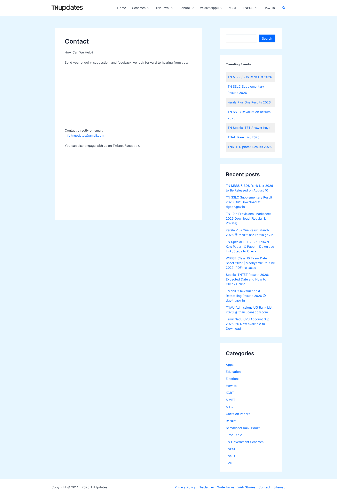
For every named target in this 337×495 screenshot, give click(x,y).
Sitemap (279, 487)
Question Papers (238, 414)
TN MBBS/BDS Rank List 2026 (250, 77)
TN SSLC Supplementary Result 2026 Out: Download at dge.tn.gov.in (249, 202)
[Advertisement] (128, 97)
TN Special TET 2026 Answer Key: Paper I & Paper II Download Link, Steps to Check (250, 246)
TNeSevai (162, 8)
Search (267, 38)
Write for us (225, 487)
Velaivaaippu (209, 8)
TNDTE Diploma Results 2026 (250, 147)
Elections (232, 379)
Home (121, 8)
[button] (147, 8)
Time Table (234, 435)
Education (233, 372)
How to (231, 386)
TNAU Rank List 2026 (244, 137)
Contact (264, 487)
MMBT (230, 400)
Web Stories (246, 487)
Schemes (138, 8)
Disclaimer (206, 487)
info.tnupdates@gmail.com (84, 135)
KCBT (233, 8)
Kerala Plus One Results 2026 (249, 102)
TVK (229, 463)
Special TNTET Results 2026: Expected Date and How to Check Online (247, 279)
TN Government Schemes (244, 442)
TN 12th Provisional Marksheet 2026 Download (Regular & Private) (248, 218)
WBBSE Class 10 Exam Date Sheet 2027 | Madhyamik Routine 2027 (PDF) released (250, 263)
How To (269, 8)
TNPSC (231, 449)
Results (231, 421)
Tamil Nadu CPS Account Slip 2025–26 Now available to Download (247, 323)
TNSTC (231, 456)
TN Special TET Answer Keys (249, 128)
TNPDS (248, 8)
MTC (229, 407)
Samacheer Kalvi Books (243, 428)
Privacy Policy (185, 487)
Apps (229, 365)
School (185, 8)
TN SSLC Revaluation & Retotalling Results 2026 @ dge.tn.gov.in (246, 295)
